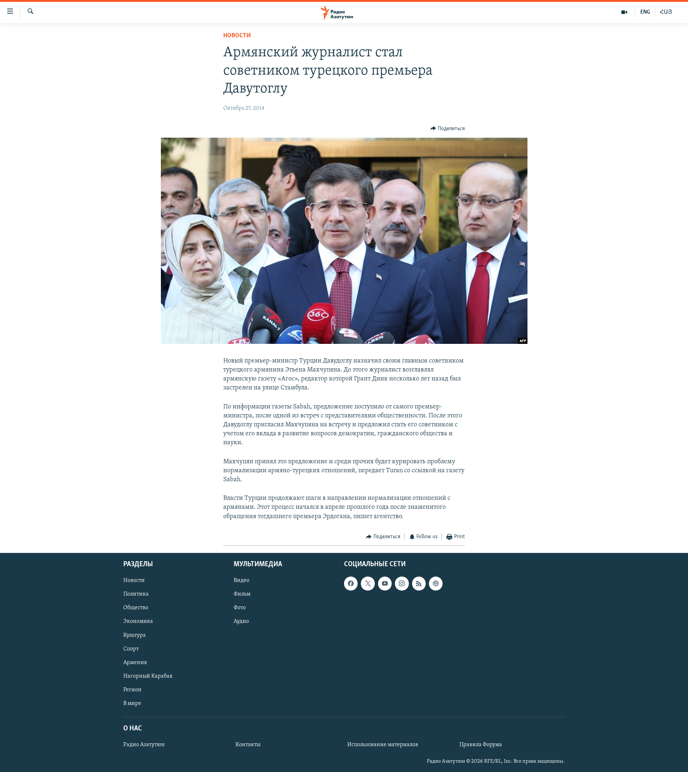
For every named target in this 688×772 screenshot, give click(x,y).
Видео (241, 581)
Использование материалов (382, 745)
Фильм (242, 594)
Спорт (131, 649)
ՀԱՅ (666, 12)
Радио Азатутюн (144, 745)
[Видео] (624, 12)
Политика (136, 594)
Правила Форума (480, 745)
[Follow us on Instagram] (401, 584)
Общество (135, 608)
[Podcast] (436, 584)
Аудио (241, 622)
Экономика (138, 622)
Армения (135, 663)
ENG (645, 12)
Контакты (248, 745)
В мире (132, 703)
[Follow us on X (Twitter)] (367, 584)
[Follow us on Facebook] (351, 584)
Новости (237, 36)
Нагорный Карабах (147, 676)
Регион (132, 690)
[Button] (447, 128)
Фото (240, 608)
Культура (134, 635)
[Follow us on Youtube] (385, 584)
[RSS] (419, 584)
